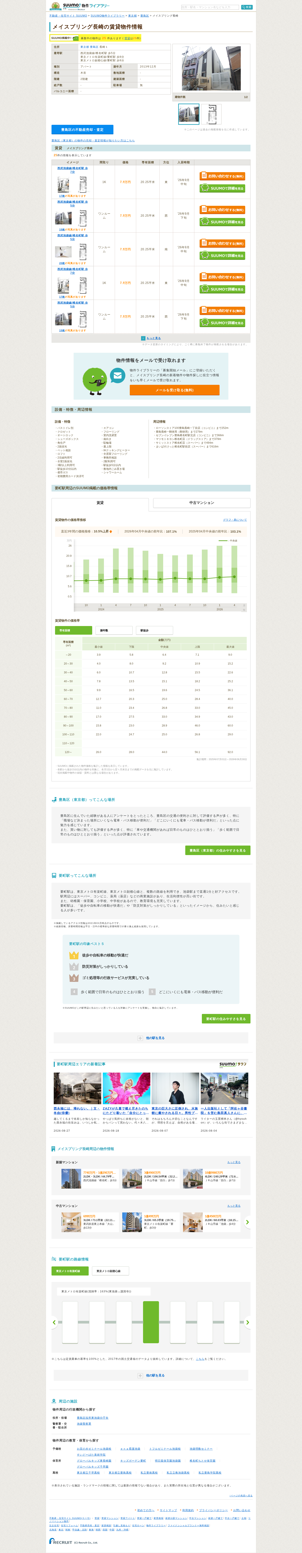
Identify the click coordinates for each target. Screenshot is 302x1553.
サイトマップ (168, 1510)
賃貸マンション (110, 1518)
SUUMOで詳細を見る (222, 188)
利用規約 (188, 1510)
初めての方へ (146, 1510)
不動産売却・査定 (89, 1525)
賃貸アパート (127, 1518)
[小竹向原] (205, 1322)
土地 (243, 1518)
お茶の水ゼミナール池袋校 (94, 1448)
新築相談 (106, 1525)
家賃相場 (158, 1518)
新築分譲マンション (176, 1518)
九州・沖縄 (122, 1529)
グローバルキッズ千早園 (93, 1466)
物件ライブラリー (156, 1525)
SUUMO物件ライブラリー (108, 15)
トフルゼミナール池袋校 (165, 1448)
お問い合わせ (241, 1510)
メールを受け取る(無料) (175, 390)
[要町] (151, 1322)
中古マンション (197, 1518)
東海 (91, 1529)
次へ (247, 1322)
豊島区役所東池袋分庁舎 (93, 1417)
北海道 (53, 1529)
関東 (67, 1529)
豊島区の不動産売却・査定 (82, 129)
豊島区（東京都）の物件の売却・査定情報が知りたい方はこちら (93, 140)
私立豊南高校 (149, 1472)
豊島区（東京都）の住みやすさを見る (218, 850)
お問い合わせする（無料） (222, 176)
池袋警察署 (84, 1423)
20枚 (62, 263)
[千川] (178, 1322)
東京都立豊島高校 (120, 1472)
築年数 (104, 630)
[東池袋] (97, 1322)
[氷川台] (232, 1322)
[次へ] (247, 1222)
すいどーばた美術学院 (91, 1454)
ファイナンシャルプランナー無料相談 (188, 1525)
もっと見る (234, 1162)
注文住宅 (54, 1525)
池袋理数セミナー (201, 1448)
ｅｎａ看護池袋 (130, 1448)
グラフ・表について (235, 519)
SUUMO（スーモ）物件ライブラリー (79, 6)
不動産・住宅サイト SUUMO (68, 15)
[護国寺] (70, 1322)
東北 (61, 1529)
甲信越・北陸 (79, 1529)
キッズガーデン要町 (133, 1460)
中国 (111, 1529)
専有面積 (64, 630)
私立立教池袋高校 (178, 1472)
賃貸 (127, 38)
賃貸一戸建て (144, 1518)
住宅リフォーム (69, 1525)
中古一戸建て (232, 1518)
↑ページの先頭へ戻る (241, 1495)
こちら (200, 1358)
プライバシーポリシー (213, 1510)
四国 (105, 1529)
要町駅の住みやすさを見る (226, 1019)
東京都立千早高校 (88, 1472)
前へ (55, 1322)
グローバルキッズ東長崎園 (94, 1460)
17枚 (62, 196)
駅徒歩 (145, 630)
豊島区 (144, 15)
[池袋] (124, 1322)
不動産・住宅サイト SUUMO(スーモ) (69, 1518)
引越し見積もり (121, 1525)
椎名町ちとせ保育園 (203, 1460)
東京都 (132, 15)
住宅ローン (138, 1525)
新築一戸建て (215, 1518)
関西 (98, 1529)
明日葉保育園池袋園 (168, 1460)
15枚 (62, 229)
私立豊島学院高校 (210, 1472)
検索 (249, 7)
